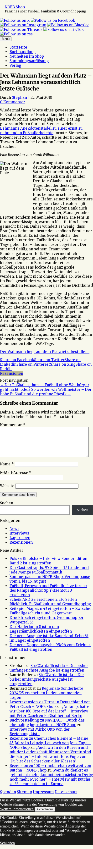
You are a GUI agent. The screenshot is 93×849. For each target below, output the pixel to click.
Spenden (8, 792)
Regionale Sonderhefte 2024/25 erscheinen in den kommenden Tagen (46, 693)
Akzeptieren (44, 809)
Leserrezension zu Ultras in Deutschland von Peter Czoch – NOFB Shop (50, 704)
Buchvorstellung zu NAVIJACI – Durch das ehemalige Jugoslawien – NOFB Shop (47, 722)
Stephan (19, 97)
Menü (6, 39)
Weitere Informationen (17, 809)
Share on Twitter (49, 360)
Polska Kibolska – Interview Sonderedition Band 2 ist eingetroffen (48, 560)
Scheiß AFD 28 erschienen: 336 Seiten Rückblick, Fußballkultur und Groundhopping (50, 601)
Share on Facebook (17, 360)
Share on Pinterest (33, 364)
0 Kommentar (12, 102)
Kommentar (12, 425)
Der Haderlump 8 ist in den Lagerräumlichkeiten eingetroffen (41, 629)
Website (7, 486)
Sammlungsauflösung (29, 61)
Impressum (43, 792)
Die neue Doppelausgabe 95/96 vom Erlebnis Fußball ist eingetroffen (50, 647)
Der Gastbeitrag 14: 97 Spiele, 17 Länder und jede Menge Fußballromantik (49, 569)
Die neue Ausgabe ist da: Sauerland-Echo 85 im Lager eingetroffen (49, 638)
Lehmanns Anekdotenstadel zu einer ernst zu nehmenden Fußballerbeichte (41, 130)
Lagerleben (20, 537)
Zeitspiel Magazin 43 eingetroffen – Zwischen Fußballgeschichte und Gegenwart (51, 610)
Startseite (18, 47)
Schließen (7, 843)
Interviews (19, 533)
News (14, 528)
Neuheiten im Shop (27, 56)
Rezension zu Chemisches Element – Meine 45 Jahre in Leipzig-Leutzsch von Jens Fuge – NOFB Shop (50, 743)
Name (7, 464)
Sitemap (24, 792)
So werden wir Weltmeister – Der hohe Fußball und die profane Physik (46, 391)
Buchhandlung (23, 52)
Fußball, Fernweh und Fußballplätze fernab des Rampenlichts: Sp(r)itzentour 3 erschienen (48, 590)
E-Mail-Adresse (15, 472)
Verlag (15, 65)
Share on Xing (63, 364)
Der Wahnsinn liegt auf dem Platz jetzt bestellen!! (44, 351)
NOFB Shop (15, 7)
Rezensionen (11, 373)
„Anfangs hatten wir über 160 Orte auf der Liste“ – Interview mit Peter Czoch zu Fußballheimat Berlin (51, 711)
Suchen (6, 503)
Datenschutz (66, 792)
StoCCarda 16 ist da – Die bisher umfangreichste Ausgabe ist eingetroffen (49, 668)
